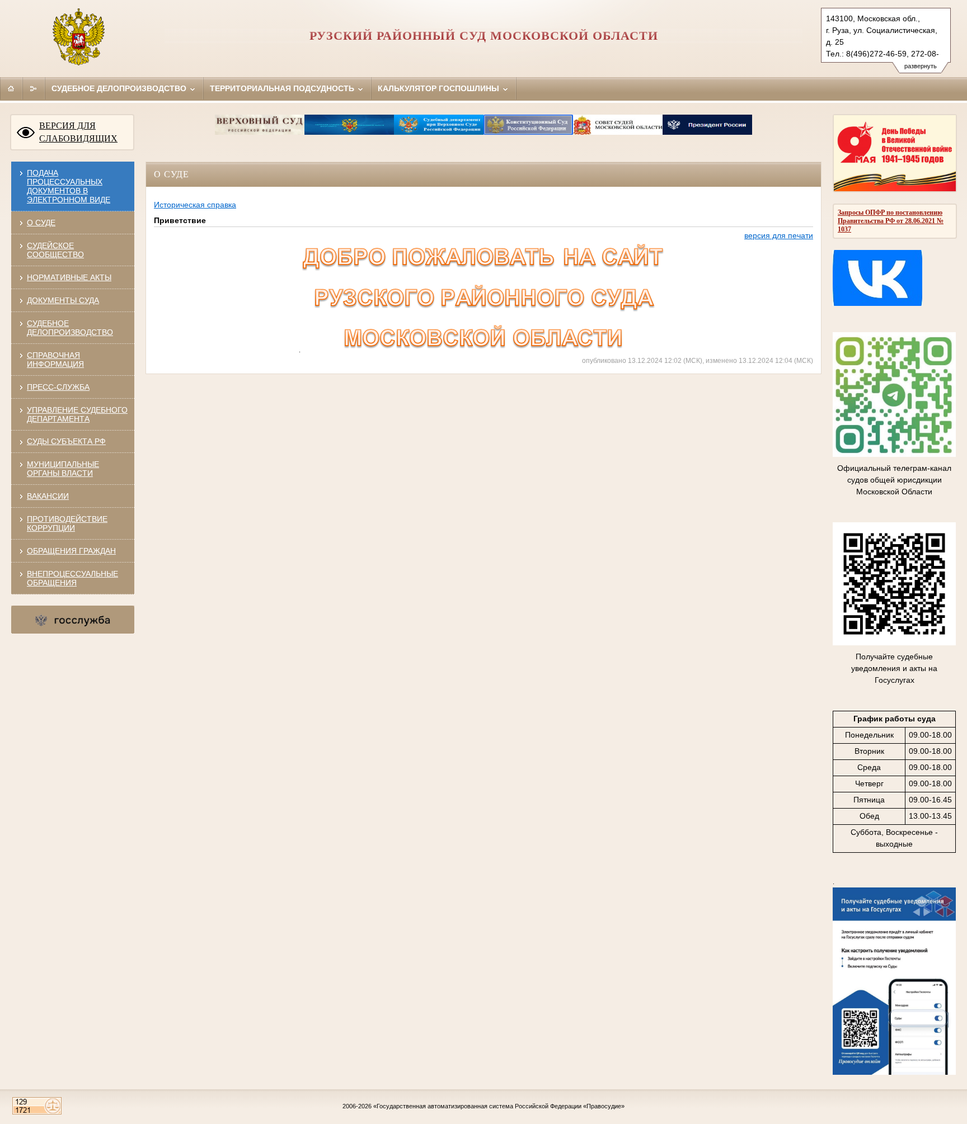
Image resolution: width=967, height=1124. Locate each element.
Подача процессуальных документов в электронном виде (68, 186)
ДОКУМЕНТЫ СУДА (63, 300)
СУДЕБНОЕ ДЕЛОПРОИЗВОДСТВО (70, 328)
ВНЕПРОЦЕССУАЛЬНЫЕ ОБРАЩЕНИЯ (72, 578)
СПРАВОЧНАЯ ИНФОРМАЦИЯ (55, 360)
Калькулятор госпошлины (439, 88)
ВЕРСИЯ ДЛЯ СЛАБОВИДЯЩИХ (78, 132)
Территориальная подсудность (283, 88)
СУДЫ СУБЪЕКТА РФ (66, 441)
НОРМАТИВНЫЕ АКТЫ (69, 277)
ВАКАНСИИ (48, 496)
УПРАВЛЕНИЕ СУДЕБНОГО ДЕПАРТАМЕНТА (77, 414)
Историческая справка (195, 204)
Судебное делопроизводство (120, 88)
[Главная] (11, 88)
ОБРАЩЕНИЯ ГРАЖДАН (71, 550)
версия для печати (778, 235)
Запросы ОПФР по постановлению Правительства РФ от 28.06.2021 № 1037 (890, 221)
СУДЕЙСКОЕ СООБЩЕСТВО (55, 250)
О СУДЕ (41, 222)
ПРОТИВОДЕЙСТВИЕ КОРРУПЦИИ (67, 523)
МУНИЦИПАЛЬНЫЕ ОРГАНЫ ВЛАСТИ (63, 469)
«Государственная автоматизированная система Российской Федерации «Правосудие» (499, 1106)
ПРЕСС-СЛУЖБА (58, 386)
